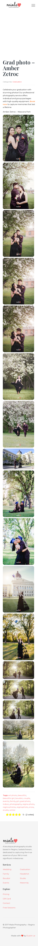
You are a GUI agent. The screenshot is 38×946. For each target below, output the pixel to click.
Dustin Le (30, 936)
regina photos (9, 807)
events (6, 801)
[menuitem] (32, 5)
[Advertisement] (19, 29)
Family (6, 874)
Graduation (17, 82)
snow (31, 807)
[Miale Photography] (16, 5)
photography (16, 804)
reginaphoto (22, 807)
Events (6, 883)
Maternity (24, 883)
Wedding (7, 869)
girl (17, 801)
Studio (23, 878)
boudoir (19, 798)
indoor (6, 804)
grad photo (25, 801)
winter (12, 810)
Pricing (6, 894)
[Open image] (18, 138)
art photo (12, 795)
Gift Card (7, 899)
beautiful (22, 795)
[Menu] (32, 5)
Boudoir (6, 878)
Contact (6, 903)
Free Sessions (9, 908)
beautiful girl (9, 798)
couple (27, 798)
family (12, 801)
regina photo (28, 804)
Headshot (24, 874)
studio (6, 810)
